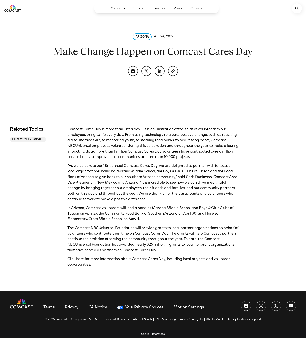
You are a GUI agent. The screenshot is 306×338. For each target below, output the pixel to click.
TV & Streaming (165, 319)
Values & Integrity (191, 319)
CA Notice (97, 307)
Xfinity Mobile (215, 319)
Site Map (95, 319)
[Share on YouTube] (291, 306)
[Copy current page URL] (173, 71)
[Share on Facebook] (133, 71)
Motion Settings (189, 307)
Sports (138, 8)
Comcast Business (116, 319)
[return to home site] (12, 8)
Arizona (142, 36)
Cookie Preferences (153, 333)
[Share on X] (146, 71)
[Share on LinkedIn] (160, 71)
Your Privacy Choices (144, 307)
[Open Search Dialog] (297, 8)
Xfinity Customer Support (244, 319)
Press (178, 8)
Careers (196, 8)
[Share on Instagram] (261, 306)
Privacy (71, 307)
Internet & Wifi (142, 319)
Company (118, 8)
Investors (158, 8)
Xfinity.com (78, 319)
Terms (49, 307)
